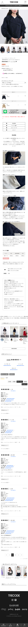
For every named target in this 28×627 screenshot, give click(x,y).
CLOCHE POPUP (25, 342)
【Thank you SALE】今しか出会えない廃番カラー (14, 5)
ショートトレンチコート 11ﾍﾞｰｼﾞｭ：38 (12, 407)
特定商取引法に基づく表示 (14, 614)
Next (26, 27)
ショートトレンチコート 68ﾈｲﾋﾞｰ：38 (12, 442)
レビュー (14, 130)
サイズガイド (6, 258)
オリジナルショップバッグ (8, 80)
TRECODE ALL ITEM (4, 8)
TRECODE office (6, 341)
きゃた (15, 338)
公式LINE (17, 625)
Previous (1, 27)
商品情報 (14, 123)
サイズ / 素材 (13, 125)
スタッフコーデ (14, 127)
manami (6, 338)
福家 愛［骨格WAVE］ (25, 339)
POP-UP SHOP (3, 625)
